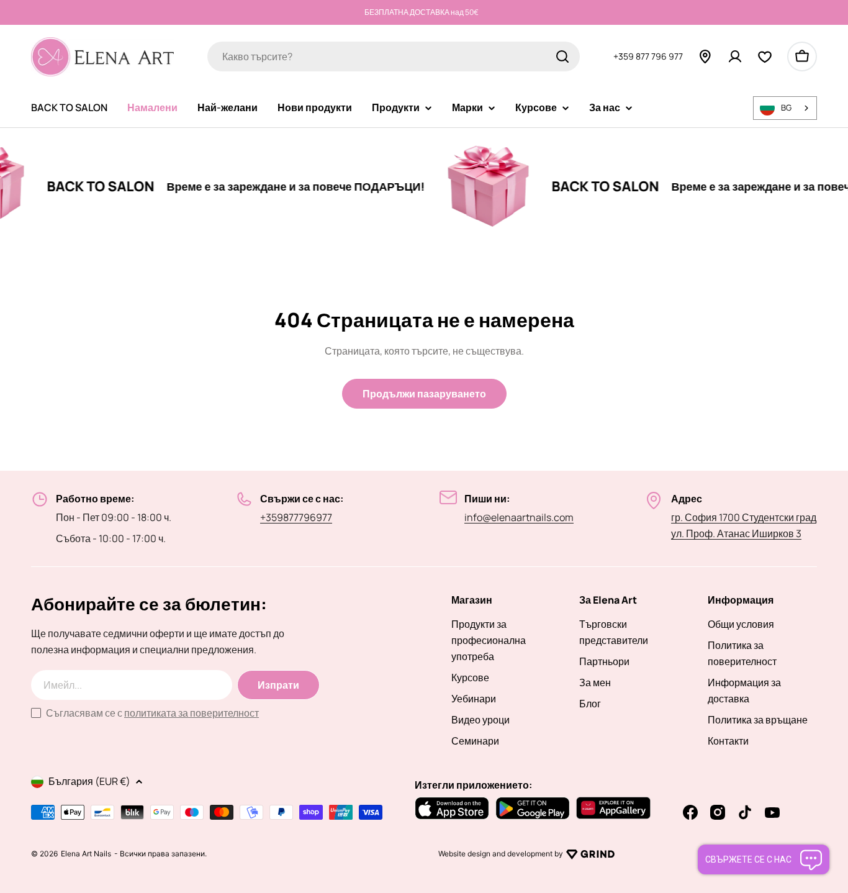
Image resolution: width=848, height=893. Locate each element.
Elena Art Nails (86, 854)
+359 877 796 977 (648, 56)
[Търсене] (562, 56)
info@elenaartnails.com (519, 517)
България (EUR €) (89, 781)
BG (786, 107)
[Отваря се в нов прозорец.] (590, 853)
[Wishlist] (764, 56)
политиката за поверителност (191, 713)
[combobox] (393, 56)
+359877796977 (296, 517)
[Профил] (735, 56)
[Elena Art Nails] (464, 186)
